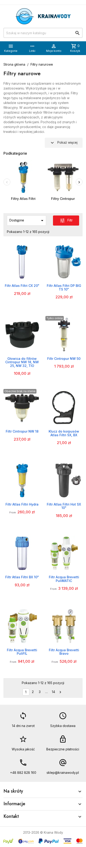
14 (53, 692)
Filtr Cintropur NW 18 (22, 431)
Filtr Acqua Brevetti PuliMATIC (64, 578)
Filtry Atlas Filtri (23, 199)
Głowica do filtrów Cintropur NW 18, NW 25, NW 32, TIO (22, 362)
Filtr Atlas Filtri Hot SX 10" (64, 506)
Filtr (66, 220)
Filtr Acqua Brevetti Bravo (64, 651)
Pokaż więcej (64, 142)
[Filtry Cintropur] (63, 177)
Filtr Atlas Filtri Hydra (22, 504)
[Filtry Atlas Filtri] (23, 177)
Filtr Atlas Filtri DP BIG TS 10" (64, 287)
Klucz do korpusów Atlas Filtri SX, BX (64, 433)
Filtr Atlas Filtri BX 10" (22, 577)
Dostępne (27, 220)
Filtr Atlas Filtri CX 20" (22, 286)
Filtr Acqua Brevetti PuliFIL (22, 651)
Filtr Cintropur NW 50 (63, 359)
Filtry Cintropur (63, 199)
